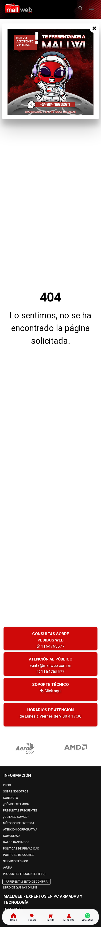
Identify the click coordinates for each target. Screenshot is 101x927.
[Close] (94, 28)
